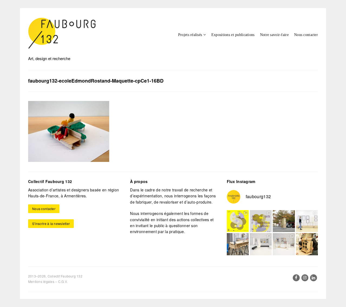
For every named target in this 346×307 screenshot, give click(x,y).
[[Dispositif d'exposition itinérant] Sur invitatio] (307, 221)
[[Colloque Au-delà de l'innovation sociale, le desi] (261, 221)
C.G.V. (63, 281)
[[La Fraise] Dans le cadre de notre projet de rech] (307, 244)
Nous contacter (306, 35)
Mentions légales (41, 281)
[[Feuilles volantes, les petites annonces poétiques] (284, 221)
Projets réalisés (190, 35)
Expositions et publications (233, 35)
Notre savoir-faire (274, 35)
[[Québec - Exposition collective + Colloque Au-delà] (238, 221)
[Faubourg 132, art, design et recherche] (62, 33)
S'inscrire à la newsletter (51, 223)
